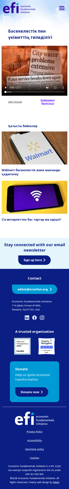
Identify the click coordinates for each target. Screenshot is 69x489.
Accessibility (34, 440)
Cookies (34, 457)
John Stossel (15, 101)
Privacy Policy (34, 431)
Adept (56, 482)
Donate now (30, 392)
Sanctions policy (34, 449)
